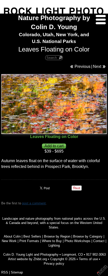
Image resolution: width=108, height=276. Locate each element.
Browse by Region (57, 236)
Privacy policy (54, 263)
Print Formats (29, 241)
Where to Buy (52, 241)
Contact (98, 241)
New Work (9, 241)
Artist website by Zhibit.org (27, 259)
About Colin (12, 236)
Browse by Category (87, 236)
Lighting (54, 245)
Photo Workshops (77, 241)
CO (80, 254)
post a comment (34, 203)
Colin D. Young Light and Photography (31, 254)
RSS (4, 272)
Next (97, 66)
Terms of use (88, 259)
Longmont (69, 254)
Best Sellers (32, 236)
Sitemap (17, 272)
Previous (82, 66)
